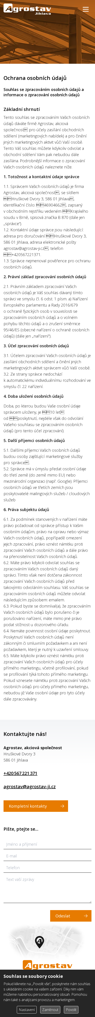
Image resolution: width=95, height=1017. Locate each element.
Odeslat (62, 916)
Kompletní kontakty (28, 806)
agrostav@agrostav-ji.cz (30, 786)
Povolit (71, 1009)
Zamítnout (50, 1009)
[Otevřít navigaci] (85, 9)
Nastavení (27, 1009)
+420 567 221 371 (20, 773)
